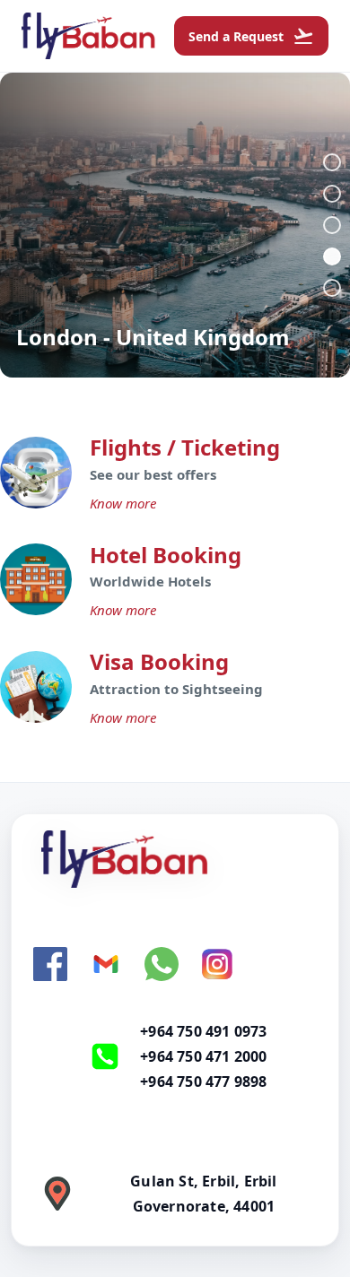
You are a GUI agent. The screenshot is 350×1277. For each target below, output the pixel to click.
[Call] (105, 1056)
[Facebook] (50, 964)
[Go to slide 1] (332, 162)
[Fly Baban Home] (175, 859)
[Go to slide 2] (332, 194)
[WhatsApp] (161, 964)
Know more (123, 503)
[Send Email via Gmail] (105, 964)
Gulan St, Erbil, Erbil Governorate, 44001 (203, 1193)
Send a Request (251, 36)
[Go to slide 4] (332, 256)
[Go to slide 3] (332, 225)
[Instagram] (217, 964)
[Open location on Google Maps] (57, 1193)
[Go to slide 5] (332, 288)
